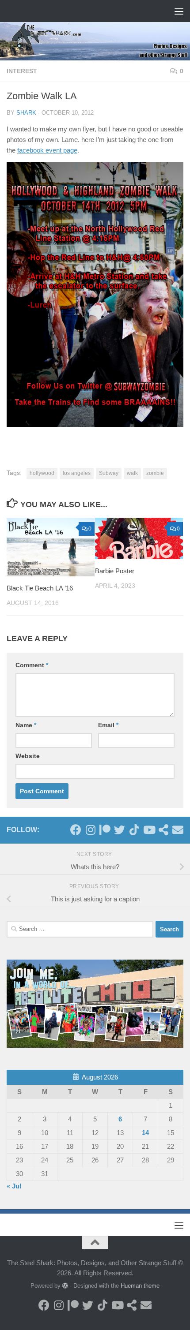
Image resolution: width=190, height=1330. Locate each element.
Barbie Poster (114, 571)
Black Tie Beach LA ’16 (40, 588)
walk (132, 473)
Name (25, 725)
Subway (108, 473)
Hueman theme (140, 1285)
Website (27, 755)
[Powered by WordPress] (65, 1286)
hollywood (42, 473)
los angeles (77, 473)
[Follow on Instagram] (90, 829)
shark (26, 112)
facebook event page (47, 150)
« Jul (14, 1186)
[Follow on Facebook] (75, 829)
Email (108, 725)
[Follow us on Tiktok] (134, 829)
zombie (155, 473)
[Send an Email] (177, 829)
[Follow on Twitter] (119, 829)
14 (145, 1132)
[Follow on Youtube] (148, 829)
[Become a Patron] (104, 829)
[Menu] (179, 11)
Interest (22, 71)
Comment (31, 665)
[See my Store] (163, 829)
